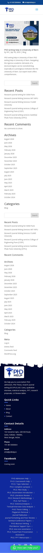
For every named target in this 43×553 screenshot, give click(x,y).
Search (34, 83)
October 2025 (9, 164)
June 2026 (8, 143)
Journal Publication (20, 515)
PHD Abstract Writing (20, 523)
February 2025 (9, 194)
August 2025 (9, 172)
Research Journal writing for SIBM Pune (19, 95)
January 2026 (9, 153)
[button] (25, 547)
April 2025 (8, 186)
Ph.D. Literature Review (20, 495)
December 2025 (10, 157)
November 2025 (10, 161)
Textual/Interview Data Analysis (20, 506)
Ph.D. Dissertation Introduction (20, 492)
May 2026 (8, 146)
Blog (24, 52)
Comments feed (10, 350)
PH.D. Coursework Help (20, 481)
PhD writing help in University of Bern (21, 50)
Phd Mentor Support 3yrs (19, 526)
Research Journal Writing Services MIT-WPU (21, 98)
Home (8, 405)
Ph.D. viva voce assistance (20, 529)
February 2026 (9, 150)
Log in (6, 343)
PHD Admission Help (20, 478)
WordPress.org (10, 354)
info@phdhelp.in (10, 452)
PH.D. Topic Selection (20, 484)
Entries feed (8, 347)
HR (8, 52)
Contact (9, 416)
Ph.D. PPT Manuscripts (20, 537)
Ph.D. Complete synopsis (20, 487)
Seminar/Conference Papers (20, 520)
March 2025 (8, 190)
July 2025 (7, 175)
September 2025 (10, 168)
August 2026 (9, 139)
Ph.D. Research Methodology (20, 498)
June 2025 (8, 179)
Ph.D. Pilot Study (20, 489)
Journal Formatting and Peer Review (20, 518)
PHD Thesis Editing (20, 509)
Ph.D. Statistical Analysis (20, 504)
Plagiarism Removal (20, 512)
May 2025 (8, 183)
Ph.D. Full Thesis (20, 501)
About (8, 409)
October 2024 (9, 197)
